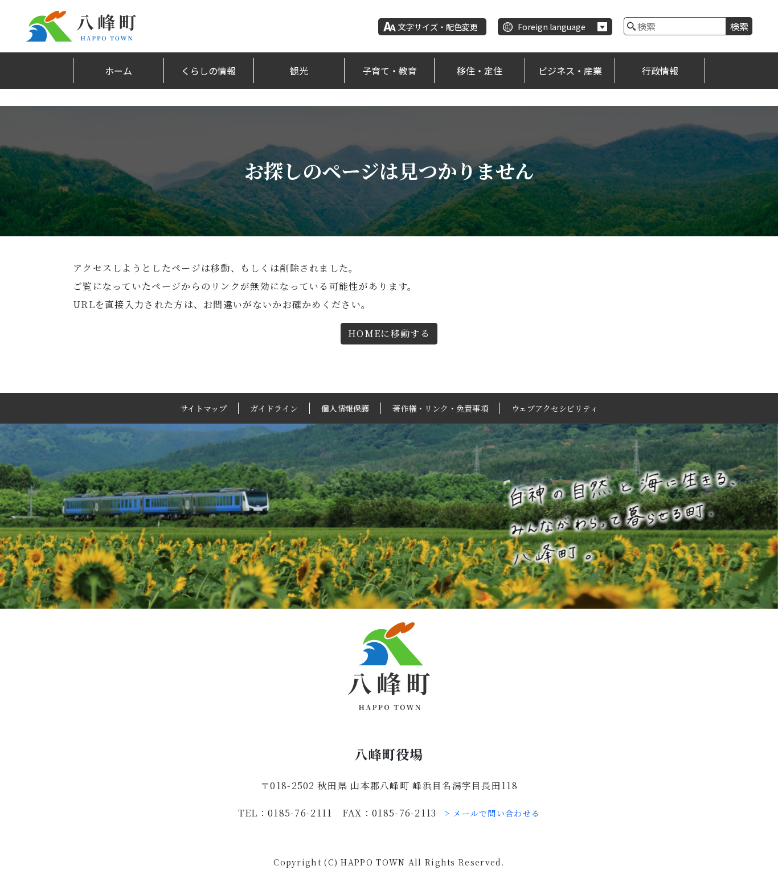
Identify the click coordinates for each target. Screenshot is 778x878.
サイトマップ (203, 408)
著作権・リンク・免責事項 (440, 408)
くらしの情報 (208, 70)
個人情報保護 (345, 408)
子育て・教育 (389, 70)
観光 (299, 70)
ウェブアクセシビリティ (554, 408)
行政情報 (660, 70)
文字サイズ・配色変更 (438, 26)
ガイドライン (274, 408)
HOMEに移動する (389, 333)
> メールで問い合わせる (492, 813)
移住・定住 (479, 70)
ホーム (118, 70)
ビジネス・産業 (570, 70)
